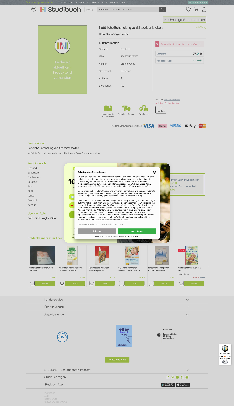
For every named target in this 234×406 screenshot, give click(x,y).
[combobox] (73, 205)
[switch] (225, 361)
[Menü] (229, 345)
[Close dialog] (165, 168)
